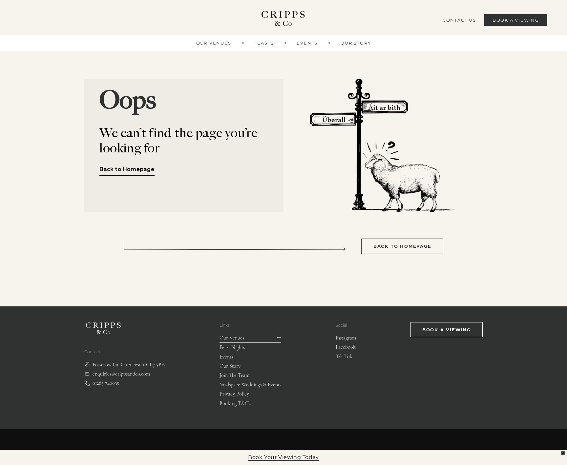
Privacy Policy (234, 394)
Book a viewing (446, 329)
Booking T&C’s (235, 403)
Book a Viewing (516, 20)
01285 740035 (106, 383)
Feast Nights (232, 347)
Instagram (346, 338)
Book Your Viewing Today (283, 457)
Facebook (346, 347)
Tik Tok (344, 356)
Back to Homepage (127, 169)
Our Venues (213, 43)
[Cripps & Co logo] (284, 20)
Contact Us (459, 20)
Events (307, 43)
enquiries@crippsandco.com (121, 374)
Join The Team (234, 375)
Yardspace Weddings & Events (250, 384)
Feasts (264, 43)
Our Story (356, 43)
